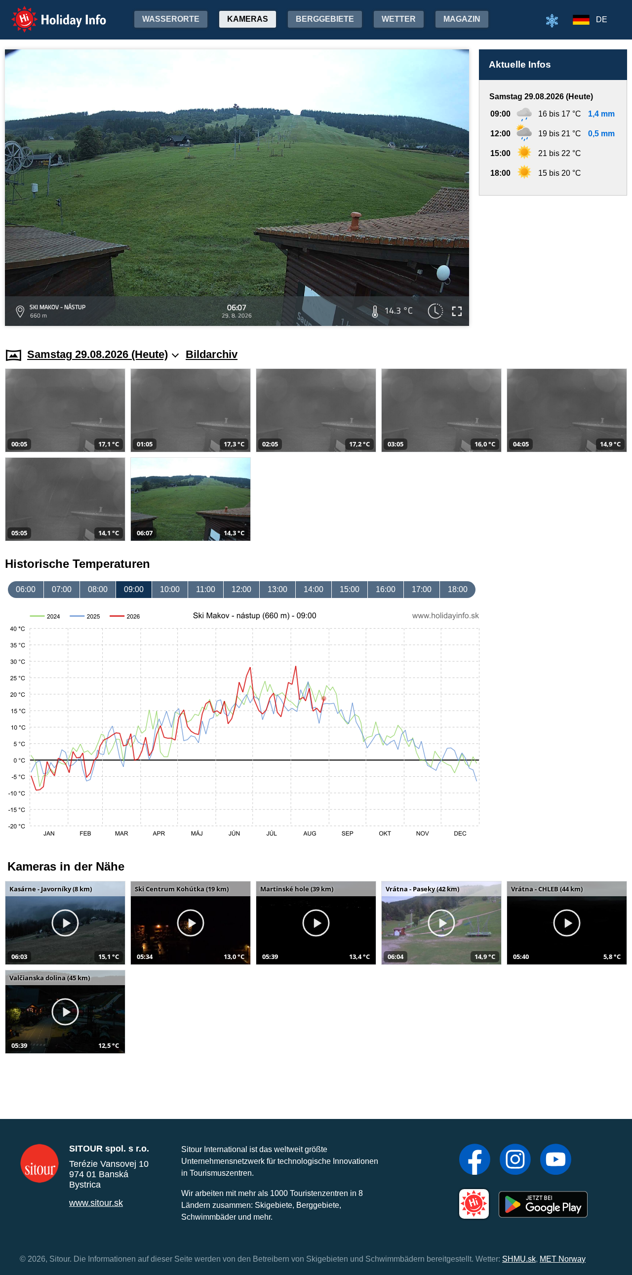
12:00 (241, 589)
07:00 (62, 589)
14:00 (313, 589)
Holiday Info (49, 12)
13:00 (277, 589)
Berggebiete (325, 19)
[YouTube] (555, 1160)
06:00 (26, 589)
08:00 (98, 589)
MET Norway (563, 1259)
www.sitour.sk (96, 1203)
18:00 (458, 589)
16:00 (385, 589)
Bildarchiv (211, 354)
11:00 (205, 589)
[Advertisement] (553, 262)
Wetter (399, 19)
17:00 (422, 589)
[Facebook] (474, 1160)
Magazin (461, 19)
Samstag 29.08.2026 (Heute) (97, 354)
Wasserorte (170, 19)
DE (601, 19)
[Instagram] (515, 1160)
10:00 (170, 589)
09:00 (134, 589)
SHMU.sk (519, 1259)
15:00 (349, 589)
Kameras (247, 19)
